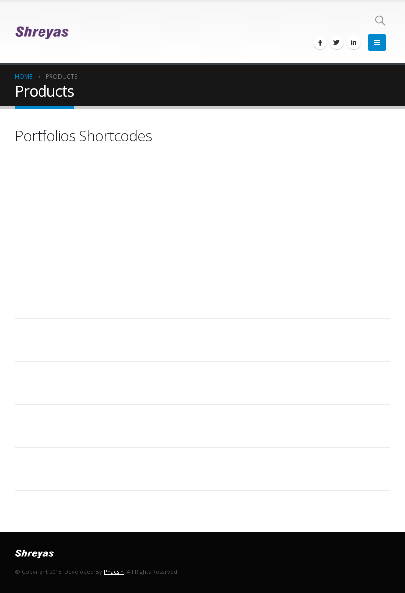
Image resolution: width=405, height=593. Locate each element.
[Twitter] (337, 42)
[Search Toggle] (380, 20)
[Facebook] (320, 42)
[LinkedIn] (354, 42)
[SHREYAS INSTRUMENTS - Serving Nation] (42, 33)
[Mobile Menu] (377, 42)
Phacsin (114, 571)
